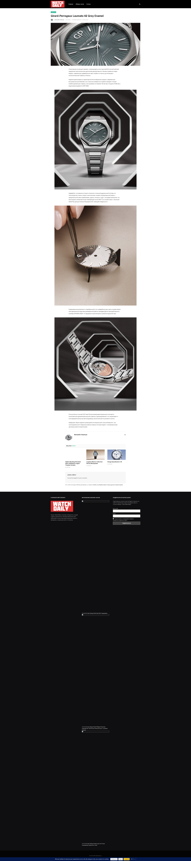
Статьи (88, 4)
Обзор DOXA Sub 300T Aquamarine (98, 613)
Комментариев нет (77, 19)
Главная (70, 4)
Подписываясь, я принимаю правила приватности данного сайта (123, 519)
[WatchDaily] (58, 4)
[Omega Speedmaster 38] (116, 455)
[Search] (139, 4)
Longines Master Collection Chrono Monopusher (94, 462)
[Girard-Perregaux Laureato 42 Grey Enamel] (95, 44)
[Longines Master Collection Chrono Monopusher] (95, 455)
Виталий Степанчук (59, 19)
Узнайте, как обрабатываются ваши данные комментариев (107, 484)
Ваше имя (115, 508)
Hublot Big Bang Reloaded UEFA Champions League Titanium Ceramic (73, 463)
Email (114, 513)
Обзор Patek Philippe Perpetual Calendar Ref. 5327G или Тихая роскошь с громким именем (95, 728)
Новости (53, 12)
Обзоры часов (80, 4)
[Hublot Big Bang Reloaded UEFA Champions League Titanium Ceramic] (74, 455)
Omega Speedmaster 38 (114, 462)
